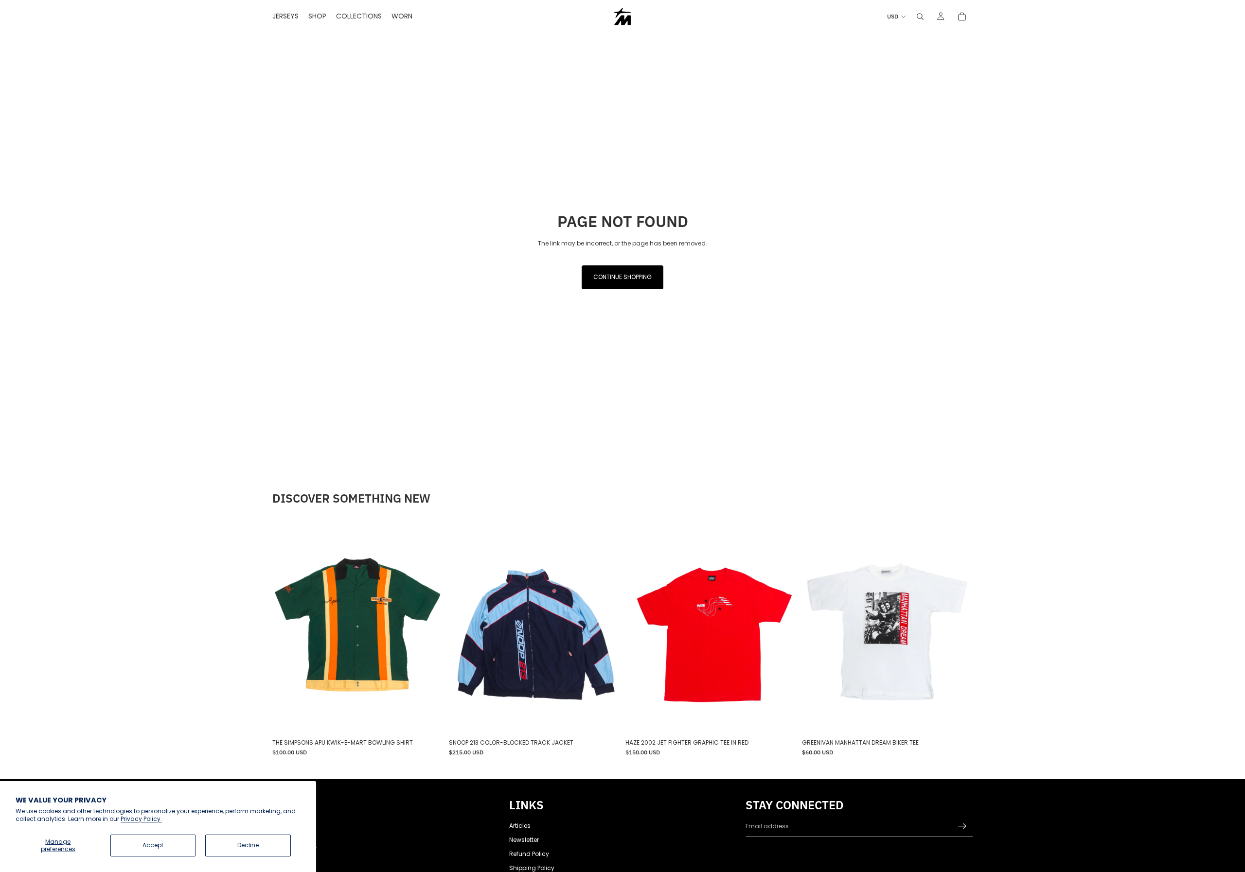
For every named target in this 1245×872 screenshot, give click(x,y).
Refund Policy (529, 854)
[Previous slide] (287, 628)
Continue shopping (622, 277)
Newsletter (524, 840)
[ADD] (428, 720)
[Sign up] (962, 826)
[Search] (920, 16)
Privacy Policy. (141, 819)
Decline (248, 845)
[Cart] (962, 16)
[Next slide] (428, 628)
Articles (520, 825)
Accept (152, 845)
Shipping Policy (531, 868)
